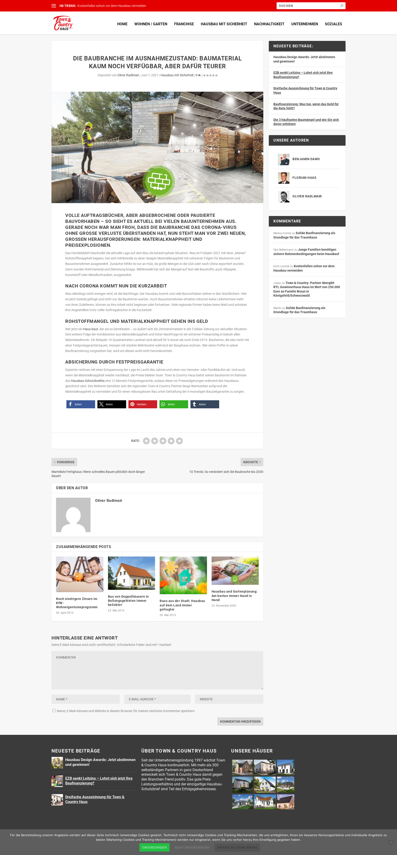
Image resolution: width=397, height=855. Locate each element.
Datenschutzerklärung (237, 847)
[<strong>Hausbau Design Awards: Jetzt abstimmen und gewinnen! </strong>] (57, 762)
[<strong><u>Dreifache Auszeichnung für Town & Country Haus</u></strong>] (57, 800)
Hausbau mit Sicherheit (224, 24)
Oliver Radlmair (128, 75)
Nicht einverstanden (192, 847)
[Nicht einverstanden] (391, 842)
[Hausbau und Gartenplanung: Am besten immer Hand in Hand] (235, 571)
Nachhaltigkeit (269, 24)
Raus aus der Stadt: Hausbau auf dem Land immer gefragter (182, 605)
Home (122, 24)
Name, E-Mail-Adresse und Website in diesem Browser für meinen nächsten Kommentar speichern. (126, 711)
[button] (80, 404)
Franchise (184, 24)
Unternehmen (304, 24)
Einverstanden (154, 847)
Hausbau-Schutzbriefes (88, 381)
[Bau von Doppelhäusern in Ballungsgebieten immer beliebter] (131, 573)
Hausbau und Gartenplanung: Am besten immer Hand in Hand (235, 596)
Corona (89, 286)
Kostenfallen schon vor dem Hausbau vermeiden (111, 6)
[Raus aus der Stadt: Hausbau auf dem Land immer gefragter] (183, 575)
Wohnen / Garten (150, 24)
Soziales (333, 24)
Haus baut (90, 329)
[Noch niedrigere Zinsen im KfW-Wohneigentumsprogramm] (79, 574)
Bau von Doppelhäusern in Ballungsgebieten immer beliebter (128, 601)
